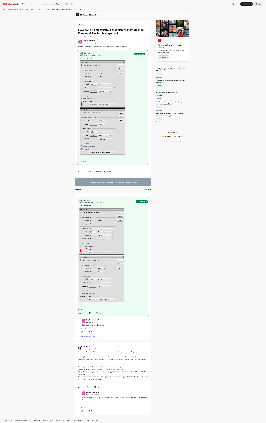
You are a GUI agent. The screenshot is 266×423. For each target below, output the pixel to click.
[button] (246, 4)
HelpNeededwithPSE (89, 40)
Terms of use (44, 420)
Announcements (44, 4)
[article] (113, 256)
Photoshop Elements (23, 9)
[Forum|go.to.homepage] (11, 4)
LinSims (85, 346)
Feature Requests (57, 4)
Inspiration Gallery (69, 4)
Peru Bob (87, 53)
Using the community (34, 420)
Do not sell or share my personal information (78, 420)
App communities (12, 9)
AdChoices (96, 420)
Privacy (51, 420)
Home (4, 9)
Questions (33, 9)
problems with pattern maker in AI (166, 92)
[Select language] (237, 4)
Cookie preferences (60, 420)
